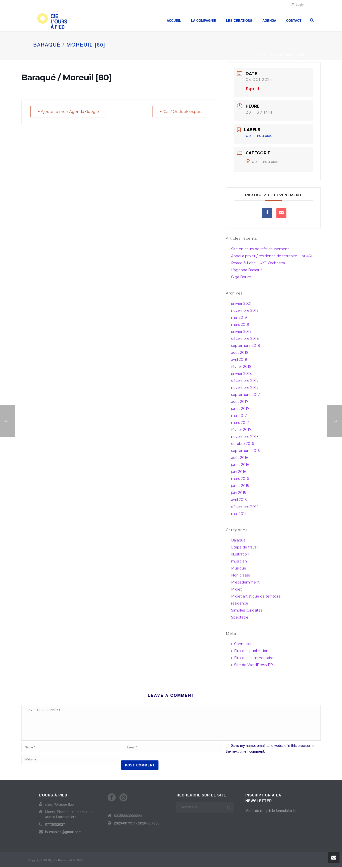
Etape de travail (244, 547)
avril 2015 (239, 499)
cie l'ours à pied (265, 161)
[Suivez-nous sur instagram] (123, 797)
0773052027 (55, 824)
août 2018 (240, 352)
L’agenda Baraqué (247, 270)
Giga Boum (241, 277)
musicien (239, 561)
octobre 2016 (242, 443)
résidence (239, 603)
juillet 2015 (240, 485)
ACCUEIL (174, 20)
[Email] (281, 213)
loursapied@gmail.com (63, 831)
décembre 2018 (245, 338)
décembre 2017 (245, 380)
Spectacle (239, 617)
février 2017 (241, 429)
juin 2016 (238, 471)
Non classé (240, 575)
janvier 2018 (241, 373)
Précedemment (245, 582)
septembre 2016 (245, 450)
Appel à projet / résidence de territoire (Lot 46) (271, 256)
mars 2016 (240, 478)
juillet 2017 (240, 408)
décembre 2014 (245, 506)
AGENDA (269, 20)
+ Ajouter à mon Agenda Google (68, 111)
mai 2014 (239, 513)
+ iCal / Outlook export (180, 111)
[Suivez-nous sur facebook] (112, 797)
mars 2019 (240, 324)
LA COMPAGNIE (203, 20)
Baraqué (238, 540)
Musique (238, 568)
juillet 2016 (240, 464)
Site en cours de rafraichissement (260, 249)
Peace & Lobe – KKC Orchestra (258, 263)
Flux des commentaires (254, 658)
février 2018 (241, 366)
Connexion (243, 644)
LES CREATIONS (239, 20)
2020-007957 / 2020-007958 (136, 823)
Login (300, 4)
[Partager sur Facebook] (267, 213)
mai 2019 (239, 317)
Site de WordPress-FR (253, 665)
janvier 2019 (241, 331)
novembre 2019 (245, 310)
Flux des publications (252, 651)
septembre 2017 (245, 394)
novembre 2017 (245, 387)
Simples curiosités (246, 610)
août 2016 (239, 457)
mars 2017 (240, 422)
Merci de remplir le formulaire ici (270, 810)
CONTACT (293, 20)
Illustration (240, 554)
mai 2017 (239, 415)
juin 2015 (238, 492)
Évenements (258, 55)
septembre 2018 (245, 345)
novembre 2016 (244, 436)
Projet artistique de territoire (256, 596)
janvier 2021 (241, 303)
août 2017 (239, 401)
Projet (236, 589)
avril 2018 (239, 359)
